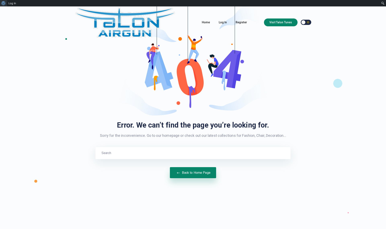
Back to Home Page (195, 173)
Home (206, 22)
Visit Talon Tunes (280, 22)
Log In (223, 22)
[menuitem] (3, 3)
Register (242, 22)
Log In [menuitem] (12, 3)
